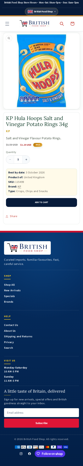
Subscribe (41, 423)
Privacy (9, 342)
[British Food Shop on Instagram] (21, 453)
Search (8, 348)
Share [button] (13, 216)
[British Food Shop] (27, 248)
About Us (10, 331)
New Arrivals (12, 290)
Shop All (9, 285)
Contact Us (11, 325)
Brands (8, 302)
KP (19, 187)
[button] (7, 24)
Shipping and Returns (18, 336)
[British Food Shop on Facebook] (29, 453)
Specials (9, 296)
